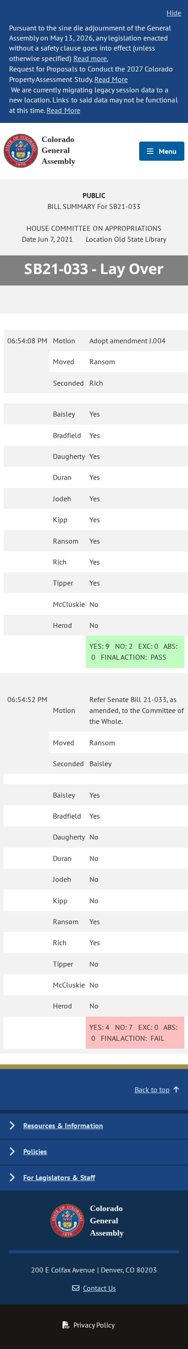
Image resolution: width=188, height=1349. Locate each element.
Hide (174, 12)
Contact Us (99, 1288)
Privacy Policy (94, 1324)
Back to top (152, 1089)
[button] (94, 1126)
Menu (167, 151)
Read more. (90, 58)
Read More (111, 79)
